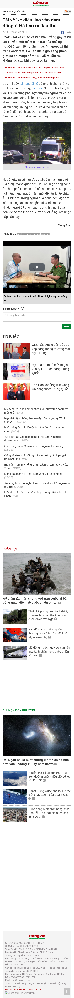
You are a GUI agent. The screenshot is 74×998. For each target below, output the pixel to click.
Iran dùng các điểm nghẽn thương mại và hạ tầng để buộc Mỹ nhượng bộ (48, 633)
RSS (69, 11)
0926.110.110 (20, 989)
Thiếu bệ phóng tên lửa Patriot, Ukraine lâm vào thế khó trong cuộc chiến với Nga (48, 615)
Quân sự (9, 549)
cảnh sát (37, 88)
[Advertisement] (37, 524)
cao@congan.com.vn (21, 980)
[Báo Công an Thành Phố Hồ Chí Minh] (41, 3)
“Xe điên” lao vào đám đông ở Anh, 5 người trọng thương (32, 72)
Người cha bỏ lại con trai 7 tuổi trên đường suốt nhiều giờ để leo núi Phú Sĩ (49, 776)
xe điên (20, 234)
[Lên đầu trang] (67, 991)
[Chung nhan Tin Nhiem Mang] (20, 993)
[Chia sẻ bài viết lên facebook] (62, 32)
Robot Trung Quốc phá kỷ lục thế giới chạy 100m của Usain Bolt (49, 792)
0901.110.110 (34, 989)
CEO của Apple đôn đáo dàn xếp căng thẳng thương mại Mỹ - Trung (51, 349)
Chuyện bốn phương (19, 710)
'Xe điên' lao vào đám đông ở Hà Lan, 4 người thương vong (34, 67)
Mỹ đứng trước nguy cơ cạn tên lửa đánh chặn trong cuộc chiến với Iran (49, 651)
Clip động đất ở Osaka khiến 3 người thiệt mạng (33, 446)
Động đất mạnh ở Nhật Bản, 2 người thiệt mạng (33, 473)
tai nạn (24, 83)
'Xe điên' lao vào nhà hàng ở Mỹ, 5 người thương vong (31, 77)
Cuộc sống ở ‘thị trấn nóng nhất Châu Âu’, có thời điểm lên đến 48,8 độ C (48, 812)
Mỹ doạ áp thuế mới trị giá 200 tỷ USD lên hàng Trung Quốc (50, 369)
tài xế (34, 83)
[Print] (69, 32)
